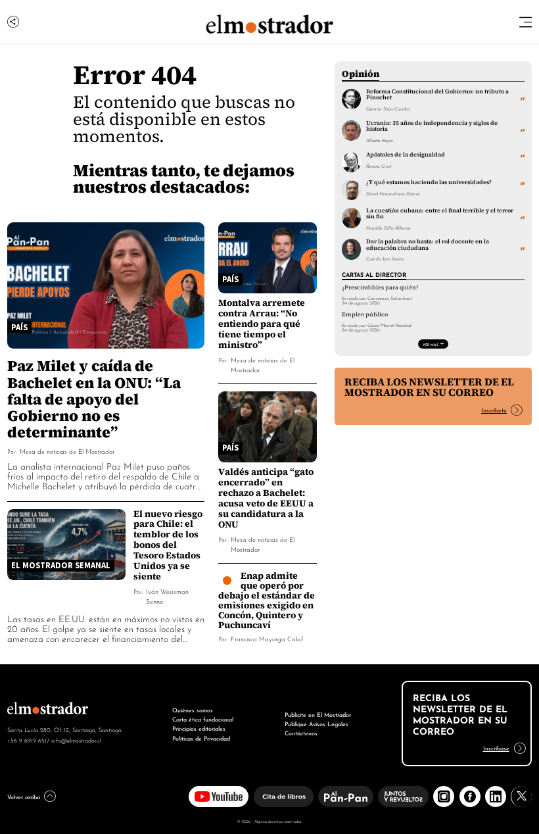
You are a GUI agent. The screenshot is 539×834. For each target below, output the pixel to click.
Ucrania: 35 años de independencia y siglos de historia (432, 126)
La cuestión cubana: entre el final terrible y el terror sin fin (439, 213)
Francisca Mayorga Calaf (267, 638)
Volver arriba (23, 796)
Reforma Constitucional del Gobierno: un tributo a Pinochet (437, 94)
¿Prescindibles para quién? (380, 287)
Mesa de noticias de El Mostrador (67, 451)
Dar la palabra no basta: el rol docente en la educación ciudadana (427, 244)
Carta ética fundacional (202, 718)
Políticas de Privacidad (201, 737)
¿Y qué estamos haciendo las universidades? (429, 182)
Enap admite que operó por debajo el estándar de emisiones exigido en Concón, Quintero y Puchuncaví (266, 600)
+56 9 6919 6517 (28, 740)
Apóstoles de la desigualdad (405, 155)
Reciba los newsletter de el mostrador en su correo (429, 387)
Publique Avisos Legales (316, 723)
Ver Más (430, 344)
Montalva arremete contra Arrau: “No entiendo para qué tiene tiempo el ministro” (261, 324)
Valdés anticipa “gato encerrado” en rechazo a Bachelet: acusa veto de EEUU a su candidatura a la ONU (266, 498)
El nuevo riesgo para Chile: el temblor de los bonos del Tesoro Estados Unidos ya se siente (167, 545)
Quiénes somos (192, 709)
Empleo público (365, 314)
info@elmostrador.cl (76, 740)
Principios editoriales (198, 728)
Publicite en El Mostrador (318, 714)
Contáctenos (301, 732)
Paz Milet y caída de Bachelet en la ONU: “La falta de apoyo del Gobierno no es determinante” (94, 398)
